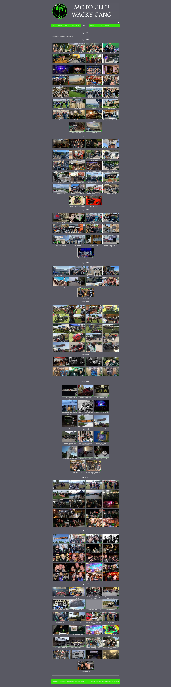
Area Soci (107, 25)
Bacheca (53, 25)
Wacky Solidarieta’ (76, 25)
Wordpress (118, 684)
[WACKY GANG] (85, 18)
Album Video (93, 25)
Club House (67, 25)
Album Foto (85, 25)
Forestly (110, 684)
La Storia (60, 25)
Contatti (100, 25)
